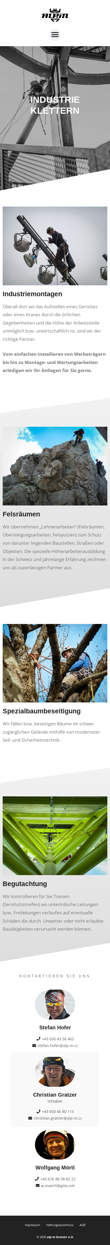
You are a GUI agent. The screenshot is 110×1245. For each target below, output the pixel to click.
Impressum (32, 1225)
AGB (82, 1225)
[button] (55, 35)
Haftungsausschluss (59, 1225)
